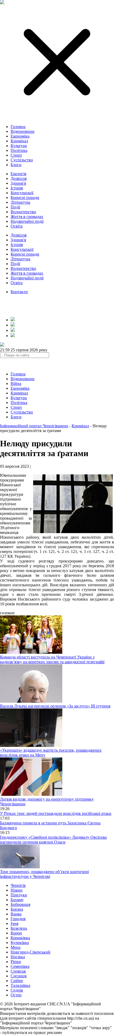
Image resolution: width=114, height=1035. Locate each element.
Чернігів (18, 885)
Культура (19, 145)
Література (20, 202)
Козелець (19, 928)
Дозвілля (19, 178)
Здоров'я (18, 183)
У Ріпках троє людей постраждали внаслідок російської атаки (55, 813)
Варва (16, 914)
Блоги (16, 164)
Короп (16, 933)
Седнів (17, 990)
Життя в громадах (27, 216)
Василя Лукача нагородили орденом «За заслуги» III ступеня (55, 706)
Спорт (16, 155)
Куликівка (20, 942)
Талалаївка (20, 985)
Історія (17, 188)
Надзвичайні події (27, 221)
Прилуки (19, 895)
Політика (19, 150)
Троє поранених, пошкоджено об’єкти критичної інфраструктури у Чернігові (44, 874)
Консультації (22, 192)
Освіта (17, 226)
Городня (18, 918)
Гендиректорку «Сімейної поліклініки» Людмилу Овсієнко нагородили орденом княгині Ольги (53, 839)
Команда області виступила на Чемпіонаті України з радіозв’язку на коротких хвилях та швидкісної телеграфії (52, 659)
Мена (15, 947)
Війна (16, 383)
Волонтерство (23, 212)
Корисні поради (25, 197)
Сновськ (18, 971)
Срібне (17, 980)
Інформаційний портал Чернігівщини (34, 426)
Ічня (14, 923)
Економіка (20, 136)
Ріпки (16, 961)
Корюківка (20, 938)
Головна (18, 126)
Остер (16, 995)
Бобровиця (20, 904)
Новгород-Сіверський (30, 952)
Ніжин (17, 890)
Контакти (19, 291)
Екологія (18, 173)
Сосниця (19, 976)
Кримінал (19, 141)
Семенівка (20, 966)
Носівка (18, 957)
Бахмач (17, 899)
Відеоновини (22, 131)
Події (15, 207)
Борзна (17, 909)
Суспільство (22, 160)
